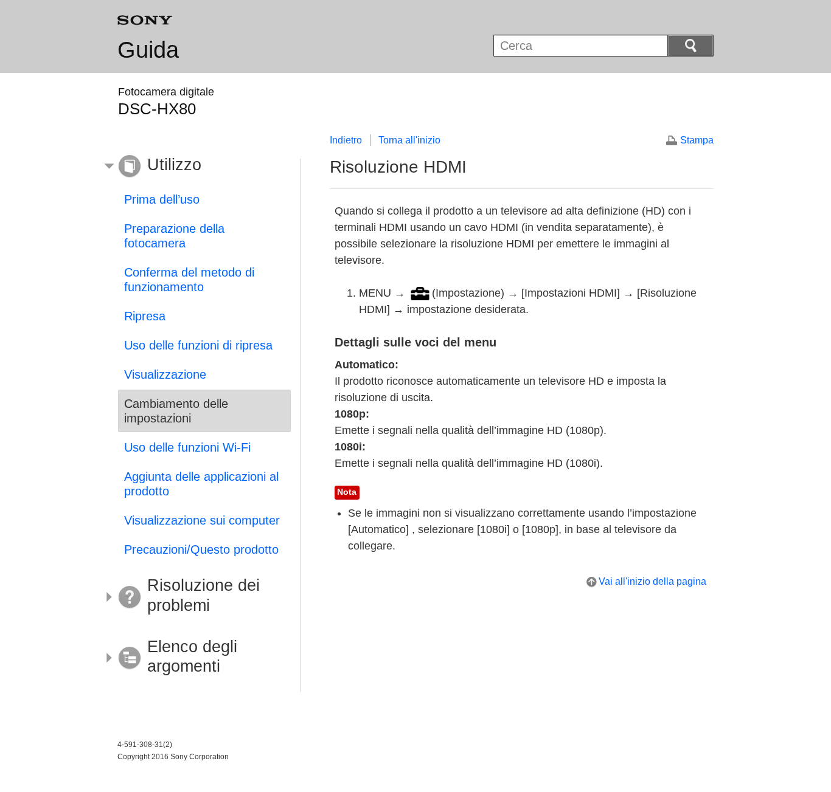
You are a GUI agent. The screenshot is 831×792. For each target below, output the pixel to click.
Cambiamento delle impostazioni (176, 411)
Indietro (346, 140)
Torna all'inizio (409, 140)
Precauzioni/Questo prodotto (201, 549)
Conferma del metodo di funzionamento (189, 280)
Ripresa (144, 316)
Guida (148, 49)
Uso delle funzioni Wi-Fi (187, 447)
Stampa (697, 140)
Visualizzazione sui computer (202, 520)
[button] (195, 166)
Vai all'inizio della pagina (652, 581)
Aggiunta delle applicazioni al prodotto (201, 484)
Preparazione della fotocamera (174, 236)
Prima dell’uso (162, 199)
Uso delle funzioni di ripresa (198, 345)
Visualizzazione (165, 374)
